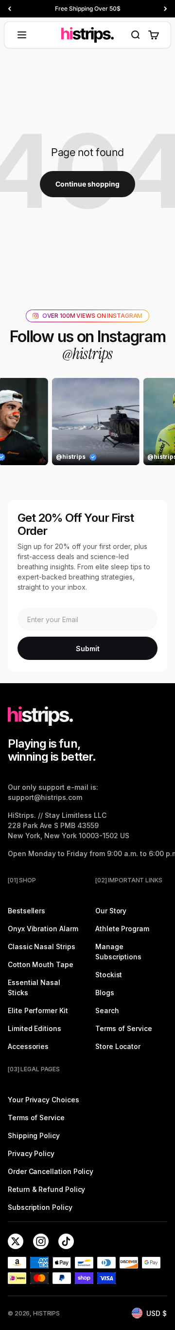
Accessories (28, 1046)
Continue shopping (87, 184)
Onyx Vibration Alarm (43, 928)
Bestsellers (26, 911)
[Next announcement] (165, 8)
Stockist (108, 974)
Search (107, 1010)
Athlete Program (122, 928)
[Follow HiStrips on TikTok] (66, 1241)
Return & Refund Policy (46, 1189)
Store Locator (117, 1046)
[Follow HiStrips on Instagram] (41, 1241)
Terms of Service (123, 1028)
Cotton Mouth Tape (40, 964)
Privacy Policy (31, 1153)
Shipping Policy (34, 1135)
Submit (88, 648)
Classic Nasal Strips (41, 946)
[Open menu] (22, 35)
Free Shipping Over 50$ (88, 8)
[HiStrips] (87, 35)
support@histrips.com (45, 797)
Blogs (104, 992)
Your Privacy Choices (43, 1099)
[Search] (135, 35)
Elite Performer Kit (38, 1010)
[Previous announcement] (9, 8)
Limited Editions (34, 1028)
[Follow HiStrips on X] (15, 1241)
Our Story (110, 911)
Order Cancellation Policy (50, 1171)
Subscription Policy (40, 1207)
